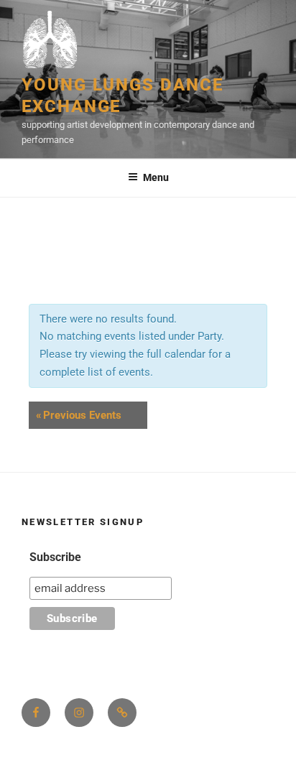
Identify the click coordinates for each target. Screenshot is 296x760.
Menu (156, 177)
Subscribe (55, 557)
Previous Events (78, 415)
